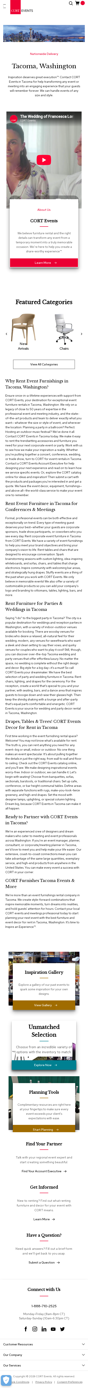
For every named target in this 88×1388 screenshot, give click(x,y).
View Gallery (43, 1005)
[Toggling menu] (4, 6)
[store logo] (22, 7)
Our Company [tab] (12, 1355)
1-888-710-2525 (44, 1306)
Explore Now (42, 1065)
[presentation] (7, 334)
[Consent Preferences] (6, 1380)
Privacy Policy (43, 1382)
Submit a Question (42, 1262)
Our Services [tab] (12, 1365)
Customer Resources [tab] (18, 1344)
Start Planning (43, 1130)
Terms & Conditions (17, 1382)
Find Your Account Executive (42, 1171)
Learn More (43, 263)
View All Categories (44, 364)
